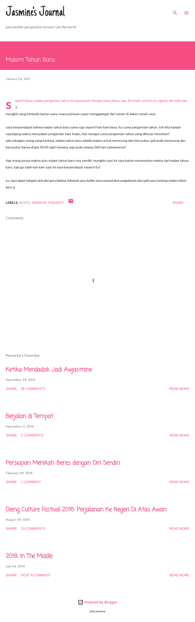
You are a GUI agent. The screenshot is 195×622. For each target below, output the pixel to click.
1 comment (31, 482)
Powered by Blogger (100, 602)
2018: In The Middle (29, 556)
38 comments (33, 389)
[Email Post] (71, 203)
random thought (48, 203)
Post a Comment (36, 575)
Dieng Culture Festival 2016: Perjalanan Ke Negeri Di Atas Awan (86, 509)
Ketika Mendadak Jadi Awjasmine (49, 369)
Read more (179, 389)
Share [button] (178, 203)
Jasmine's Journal (35, 13)
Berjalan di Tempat (29, 416)
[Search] (175, 8)
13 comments (33, 528)
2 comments (32, 435)
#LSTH (24, 203)
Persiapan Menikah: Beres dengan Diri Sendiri (63, 463)
